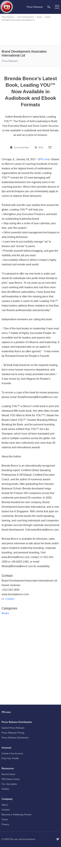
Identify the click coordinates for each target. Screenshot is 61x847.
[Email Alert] (12, 147)
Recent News (8, 774)
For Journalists (9, 784)
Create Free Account (12, 753)
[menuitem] (48, 6)
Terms (5, 819)
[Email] (50, 147)
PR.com (43, 159)
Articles (5, 789)
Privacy (5, 824)
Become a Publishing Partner (17, 814)
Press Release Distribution (15, 737)
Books (39, 17)
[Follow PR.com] (57, 839)
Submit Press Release (13, 727)
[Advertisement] (31, 33)
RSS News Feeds (11, 779)
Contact (9, 598)
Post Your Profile (10, 758)
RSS (41, 147)
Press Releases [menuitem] (35, 7)
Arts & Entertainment (26, 17)
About (5, 804)
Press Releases (8, 17)
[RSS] (36, 147)
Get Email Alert (21, 147)
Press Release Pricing (13, 732)
